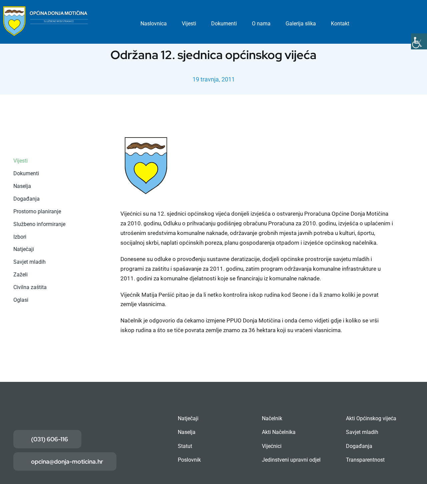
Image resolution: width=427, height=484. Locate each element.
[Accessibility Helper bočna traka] (419, 41)
